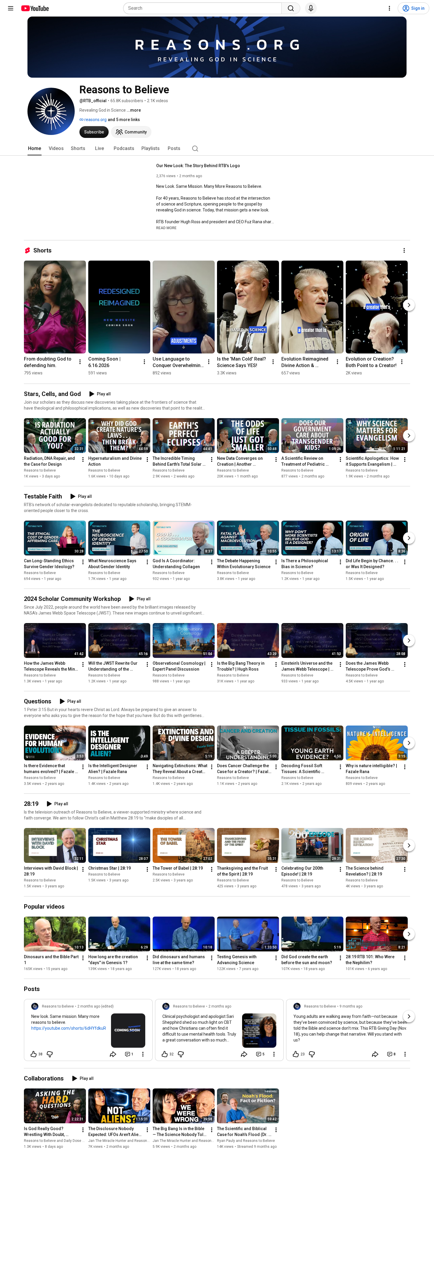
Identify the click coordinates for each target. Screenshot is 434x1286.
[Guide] (10, 8)
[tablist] (217, 148)
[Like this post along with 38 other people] (33, 1054)
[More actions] (404, 250)
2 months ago (219, 1006)
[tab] (34, 148)
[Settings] (389, 8)
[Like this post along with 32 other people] (164, 1054)
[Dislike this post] (49, 1054)
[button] (166, 228)
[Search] (290, 8)
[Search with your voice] (311, 8)
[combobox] (204, 8)
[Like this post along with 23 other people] (296, 1054)
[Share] (113, 1054)
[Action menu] (143, 1054)
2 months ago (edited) (95, 1006)
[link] (88, 1032)
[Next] (409, 305)
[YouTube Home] (35, 8)
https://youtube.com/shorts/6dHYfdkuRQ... (71, 1028)
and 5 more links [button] (124, 119)
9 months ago (351, 1006)
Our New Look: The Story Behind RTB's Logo (198, 165)
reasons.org (95, 119)
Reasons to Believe (40, 470)
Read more (166, 228)
